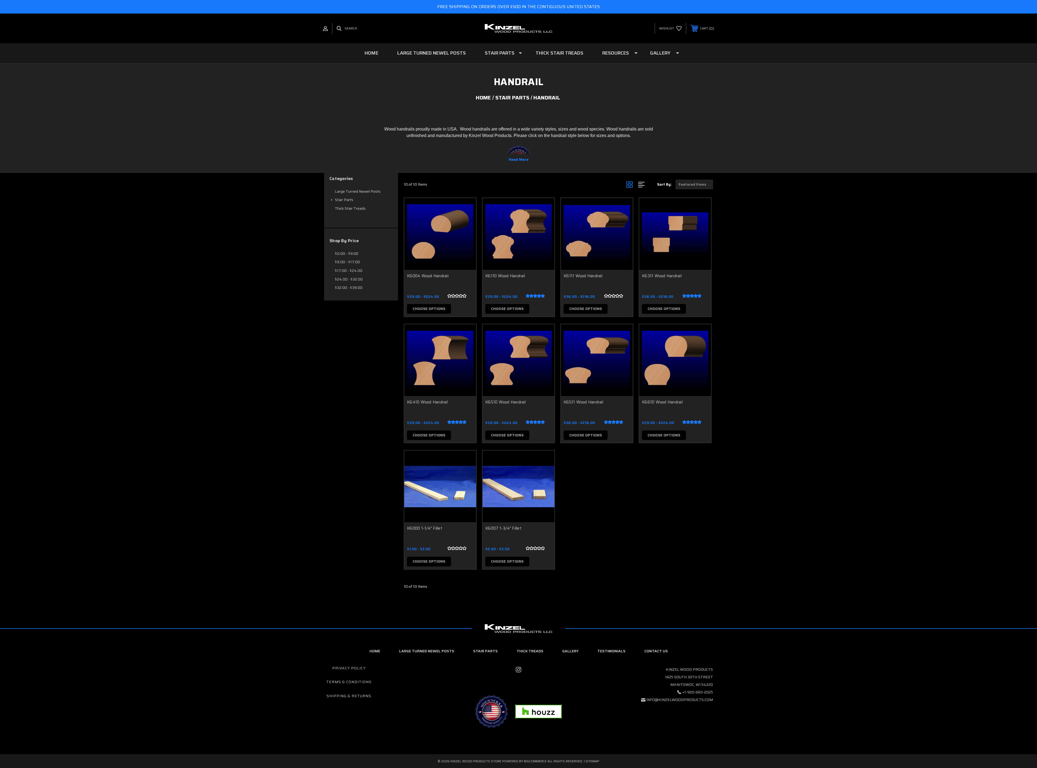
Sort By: (664, 184)
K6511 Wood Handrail (583, 402)
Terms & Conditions (349, 682)
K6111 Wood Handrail (583, 276)
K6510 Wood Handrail (505, 402)
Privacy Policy (349, 668)
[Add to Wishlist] (465, 222)
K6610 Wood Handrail (662, 402)
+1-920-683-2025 (697, 692)
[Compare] (465, 236)
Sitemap (592, 761)
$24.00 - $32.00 (349, 279)
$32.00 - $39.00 (348, 287)
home (374, 651)
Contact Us (656, 651)
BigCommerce (535, 761)
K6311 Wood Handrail (662, 276)
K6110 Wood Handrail (505, 276)
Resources (615, 53)
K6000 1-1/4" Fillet (424, 528)
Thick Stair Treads (559, 53)
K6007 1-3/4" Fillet (503, 528)
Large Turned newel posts (426, 651)
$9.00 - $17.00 (347, 262)
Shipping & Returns (348, 696)
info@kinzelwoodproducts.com (679, 700)
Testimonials (611, 651)
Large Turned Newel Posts (431, 53)
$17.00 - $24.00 (348, 270)
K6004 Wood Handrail (428, 276)
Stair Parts (499, 53)
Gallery (660, 53)
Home (371, 53)
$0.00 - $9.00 (346, 253)
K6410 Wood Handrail (427, 402)
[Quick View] (465, 209)
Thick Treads (530, 651)
